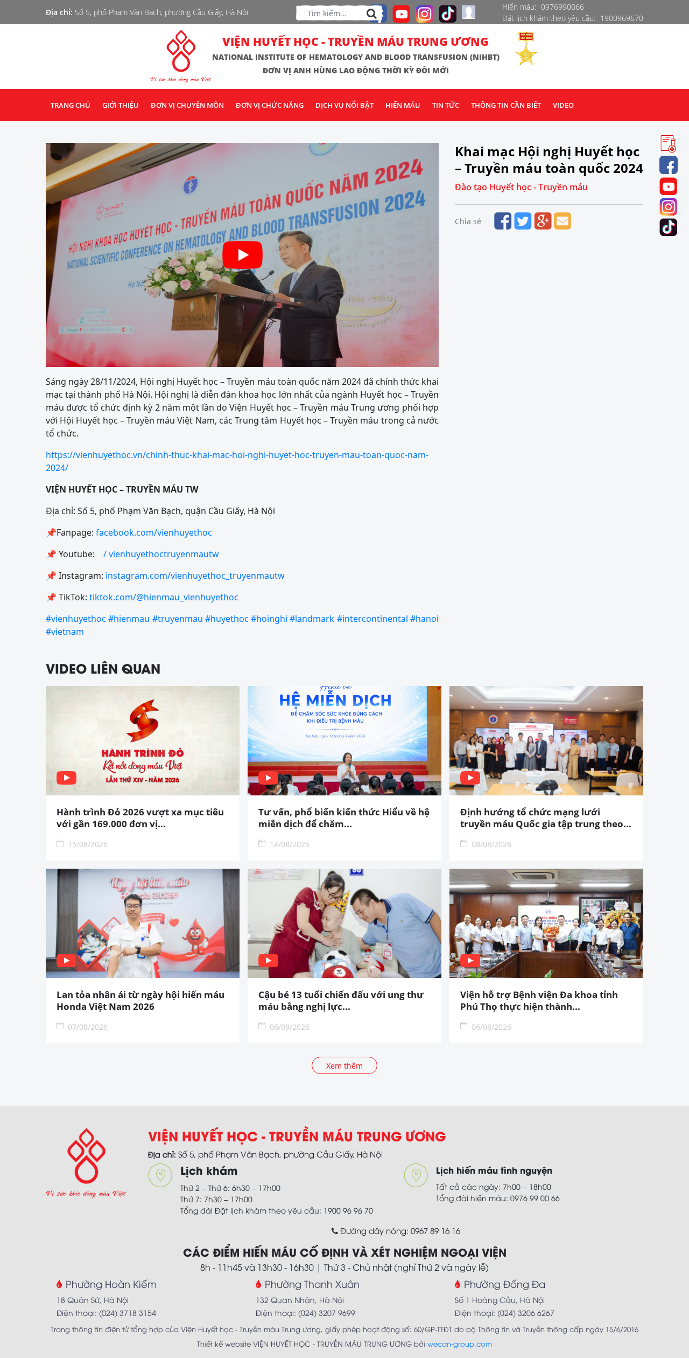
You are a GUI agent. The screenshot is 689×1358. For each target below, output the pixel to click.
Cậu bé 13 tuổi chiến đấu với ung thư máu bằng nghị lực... (341, 1001)
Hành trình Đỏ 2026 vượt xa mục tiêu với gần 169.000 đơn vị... (140, 818)
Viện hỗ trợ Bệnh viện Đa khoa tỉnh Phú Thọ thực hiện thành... (539, 1001)
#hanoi (424, 619)
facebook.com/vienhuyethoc (154, 532)
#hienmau (129, 619)
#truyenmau (177, 619)
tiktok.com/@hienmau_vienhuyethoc (163, 597)
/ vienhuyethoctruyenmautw (162, 554)
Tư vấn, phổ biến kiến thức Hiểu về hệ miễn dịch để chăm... (344, 818)
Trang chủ (70, 105)
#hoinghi (269, 619)
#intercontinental (372, 619)
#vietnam (65, 632)
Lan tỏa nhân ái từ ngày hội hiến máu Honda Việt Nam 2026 (140, 1001)
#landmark (312, 619)
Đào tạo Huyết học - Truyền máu (521, 187)
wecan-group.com (459, 1343)
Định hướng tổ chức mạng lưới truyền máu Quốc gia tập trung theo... (545, 818)
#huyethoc (227, 619)
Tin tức (445, 105)
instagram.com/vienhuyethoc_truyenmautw (195, 575)
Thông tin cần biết (506, 105)
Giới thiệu (120, 105)
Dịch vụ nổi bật (344, 105)
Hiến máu (402, 105)
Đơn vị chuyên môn (187, 105)
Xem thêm (344, 1066)
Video (563, 105)
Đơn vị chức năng (270, 105)
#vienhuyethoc (76, 619)
